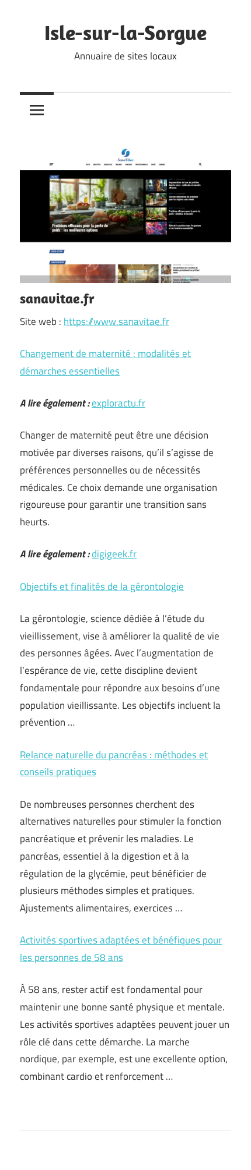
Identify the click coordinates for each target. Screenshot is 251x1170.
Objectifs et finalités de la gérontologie (102, 586)
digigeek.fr (114, 553)
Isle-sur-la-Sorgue (125, 32)
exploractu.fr (118, 403)
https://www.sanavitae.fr (116, 321)
